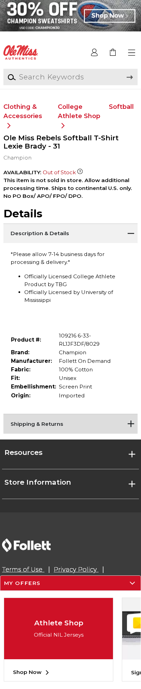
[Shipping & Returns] (70, 422)
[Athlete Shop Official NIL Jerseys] (58, 654)
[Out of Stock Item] (79, 172)
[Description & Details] (70, 232)
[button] (132, 53)
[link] (113, 53)
